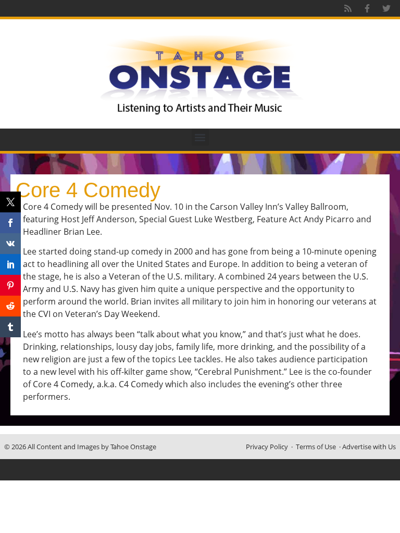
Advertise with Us (369, 446)
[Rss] (348, 8)
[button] (200, 137)
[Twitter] (386, 8)
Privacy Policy (267, 446)
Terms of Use (316, 446)
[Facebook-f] (367, 8)
